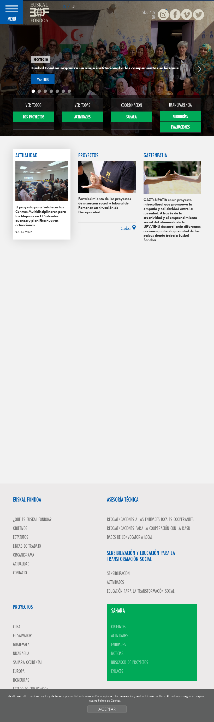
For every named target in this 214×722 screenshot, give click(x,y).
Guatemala (21, 644)
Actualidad (21, 563)
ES (64, 6)
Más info (43, 79)
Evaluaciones (180, 127)
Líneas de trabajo (27, 546)
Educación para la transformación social (140, 591)
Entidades (118, 644)
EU (73, 6)
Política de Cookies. (109, 700)
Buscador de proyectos (129, 662)
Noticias (117, 653)
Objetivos (20, 528)
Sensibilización (118, 573)
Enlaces (117, 671)
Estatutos (20, 537)
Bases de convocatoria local (129, 537)
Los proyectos (33, 117)
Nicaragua (21, 653)
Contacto (20, 572)
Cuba (16, 626)
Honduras (21, 680)
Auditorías (180, 116)
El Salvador (22, 635)
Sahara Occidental (27, 662)
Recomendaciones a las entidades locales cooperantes (150, 519)
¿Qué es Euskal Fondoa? (32, 519)
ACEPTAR (107, 709)
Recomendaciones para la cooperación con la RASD (148, 528)
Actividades (82, 117)
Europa (19, 671)
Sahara (131, 117)
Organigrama (23, 555)
